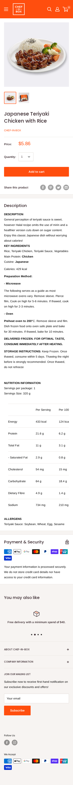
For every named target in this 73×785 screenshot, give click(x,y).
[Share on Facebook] (43, 187)
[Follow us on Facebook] (7, 742)
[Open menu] (6, 9)
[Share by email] (66, 187)
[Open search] (49, 9)
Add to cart (36, 171)
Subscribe (17, 710)
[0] (65, 9)
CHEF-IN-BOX (12, 130)
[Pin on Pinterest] (51, 187)
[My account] (57, 9)
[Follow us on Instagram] (14, 742)
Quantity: (10, 156)
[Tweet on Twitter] (58, 187)
